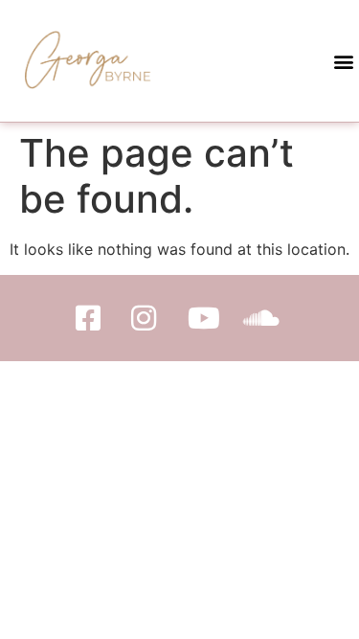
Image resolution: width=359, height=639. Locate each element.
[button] (343, 61)
